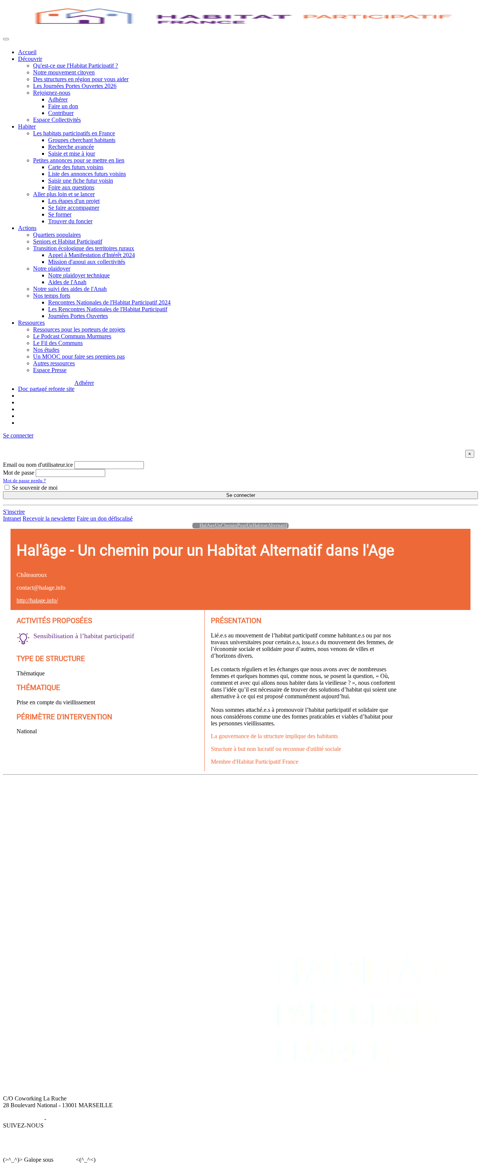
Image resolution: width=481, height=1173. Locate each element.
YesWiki (64, 1159)
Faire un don (63, 106)
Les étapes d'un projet (74, 201)
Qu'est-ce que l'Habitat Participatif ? (75, 65)
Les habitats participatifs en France (74, 133)
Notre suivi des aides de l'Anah (70, 289)
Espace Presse (50, 370)
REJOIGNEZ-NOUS (376, 794)
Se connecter (240, 495)
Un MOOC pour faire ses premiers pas (79, 356)
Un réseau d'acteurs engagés (51, 814)
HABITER (131, 794)
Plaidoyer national (255, 821)
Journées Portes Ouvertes (78, 316)
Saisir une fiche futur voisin (80, 180)
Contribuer (61, 113)
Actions (27, 228)
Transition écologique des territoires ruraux (83, 248)
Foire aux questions (71, 187)
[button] (18, 435)
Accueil (27, 52)
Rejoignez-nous (51, 92)
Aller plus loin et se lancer (64, 194)
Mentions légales (23, 1118)
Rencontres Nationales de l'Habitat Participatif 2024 (109, 302)
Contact (427, 801)
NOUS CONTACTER (445, 794)
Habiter (27, 126)
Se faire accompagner (73, 207)
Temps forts (248, 828)
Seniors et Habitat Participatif (67, 241)
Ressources (31, 322)
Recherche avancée (71, 147)
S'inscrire (14, 512)
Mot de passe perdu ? (24, 480)
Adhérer (58, 99)
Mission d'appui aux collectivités (86, 262)
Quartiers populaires (57, 235)
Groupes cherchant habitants (81, 140)
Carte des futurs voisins (75, 167)
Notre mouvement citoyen (64, 72)
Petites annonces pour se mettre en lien (78, 160)
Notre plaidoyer (51, 268)
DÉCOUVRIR (36, 794)
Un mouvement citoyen (46, 807)
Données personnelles (74, 1118)
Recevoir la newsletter (49, 518)
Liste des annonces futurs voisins (87, 174)
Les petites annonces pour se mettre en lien (168, 807)
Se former (59, 214)
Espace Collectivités (57, 120)
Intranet (12, 518)
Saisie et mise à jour (71, 153)
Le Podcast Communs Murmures (72, 336)
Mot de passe (18, 472)
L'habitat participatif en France (154, 801)
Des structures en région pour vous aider (81, 79)
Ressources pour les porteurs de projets (79, 329)
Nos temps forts (51, 295)
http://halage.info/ (37, 600)
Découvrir (30, 59)
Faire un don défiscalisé (105, 518)
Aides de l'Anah (67, 282)
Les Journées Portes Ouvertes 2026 (74, 86)
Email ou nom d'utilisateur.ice (38, 465)
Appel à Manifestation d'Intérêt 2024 (91, 255)
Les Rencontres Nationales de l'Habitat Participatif (107, 309)
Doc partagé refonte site (46, 389)
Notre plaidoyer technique (79, 275)
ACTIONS (247, 794)
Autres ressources (54, 363)
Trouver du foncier (70, 221)
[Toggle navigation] (6, 39)
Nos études (46, 350)
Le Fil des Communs (58, 343)
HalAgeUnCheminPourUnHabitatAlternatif (243, 525)
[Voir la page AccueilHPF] (193, 525)
